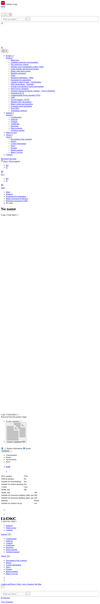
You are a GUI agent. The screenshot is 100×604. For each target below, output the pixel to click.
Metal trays (15, 60)
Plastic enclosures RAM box (17, 199)
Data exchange (16, 128)
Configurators (16, 117)
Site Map (37, 584)
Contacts (9, 530)
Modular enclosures (18, 73)
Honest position (17, 150)
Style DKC (15, 108)
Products (9, 194)
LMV (13, 97)
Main (8, 192)
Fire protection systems (19, 64)
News (13, 146)
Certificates (15, 124)
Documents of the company (21, 139)
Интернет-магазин (8, 159)
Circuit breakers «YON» (20, 100)
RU (7, 165)
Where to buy (11, 528)
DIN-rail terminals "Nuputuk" (23, 84)
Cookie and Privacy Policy (11, 584)
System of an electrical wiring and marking (27, 86)
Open (3, 6)
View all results (7, 602)
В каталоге (5, 598)
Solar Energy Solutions (20, 89)
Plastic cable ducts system (20, 71)
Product (9, 58)
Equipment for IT (17, 93)
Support (9, 115)
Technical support (17, 130)
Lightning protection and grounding (24, 62)
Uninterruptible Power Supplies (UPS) (25, 95)
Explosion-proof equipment (21, 106)
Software (14, 119)
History (13, 141)
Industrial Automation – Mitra (22, 78)
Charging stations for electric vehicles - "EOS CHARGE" (33, 91)
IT (7, 168)
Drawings (14, 126)
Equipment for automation (21, 80)
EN (2, 175)
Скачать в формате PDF (16, 442)
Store (3, 188)
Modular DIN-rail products (21, 102)
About (8, 137)
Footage (14, 148)
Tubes (13, 75)
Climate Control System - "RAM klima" (26, 82)
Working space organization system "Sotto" (27, 67)
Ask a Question (28, 584)
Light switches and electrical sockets (25, 69)
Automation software (19, 111)
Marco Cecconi (17, 152)
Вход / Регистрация (11, 161)
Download (5, 451)
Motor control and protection (22, 104)
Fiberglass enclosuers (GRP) (17, 201)
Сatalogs (14, 122)
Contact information (18, 144)
